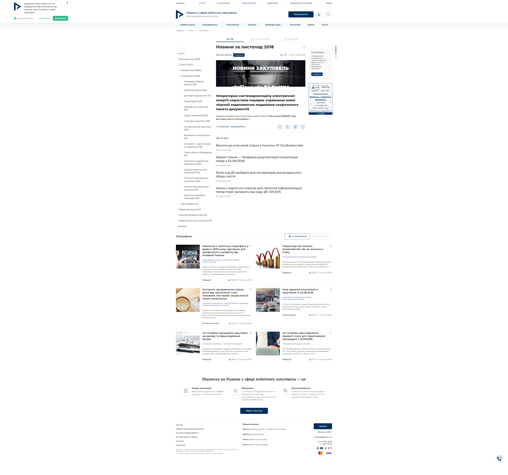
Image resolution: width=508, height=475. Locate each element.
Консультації (249, 3)
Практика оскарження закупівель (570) (196, 162)
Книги (310, 25)
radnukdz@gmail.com (323, 437)
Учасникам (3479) (190, 76)
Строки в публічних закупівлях (236, 303)
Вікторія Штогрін (210, 323)
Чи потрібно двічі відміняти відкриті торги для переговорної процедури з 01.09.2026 (303, 336)
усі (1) (229, 39)
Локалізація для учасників (293, 299)
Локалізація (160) (193, 101)
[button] (313, 85)
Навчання (272, 3)
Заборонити (45, 18)
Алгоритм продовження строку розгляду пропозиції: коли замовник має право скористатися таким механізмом (225, 294)
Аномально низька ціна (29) (197, 136)
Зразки (252, 25)
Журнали (295, 25)
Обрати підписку (254, 411)
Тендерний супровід (301, 3)
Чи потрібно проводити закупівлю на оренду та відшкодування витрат (225, 336)
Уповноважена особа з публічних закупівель (221, 260)
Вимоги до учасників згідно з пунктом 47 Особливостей (259, 145)
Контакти (180, 441)
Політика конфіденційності (187, 433)
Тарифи (323, 426)
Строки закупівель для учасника (215, 305)
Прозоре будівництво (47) (193, 215)
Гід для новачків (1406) (196, 115)
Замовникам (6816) (191, 70)
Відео (329, 3)
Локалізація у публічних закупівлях (296, 297)
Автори (182, 226)
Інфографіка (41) (189, 204)
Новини (180, 3)
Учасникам (232, 25)
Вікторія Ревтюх (224, 55)
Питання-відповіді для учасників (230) (196, 179)
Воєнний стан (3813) (189, 59)
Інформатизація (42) (190, 209)
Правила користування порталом (190, 429)
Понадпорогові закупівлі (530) (197, 128)
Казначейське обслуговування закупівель (299, 257)
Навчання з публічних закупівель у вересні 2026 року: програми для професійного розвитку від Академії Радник (225, 251)
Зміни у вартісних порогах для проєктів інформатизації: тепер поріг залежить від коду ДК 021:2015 (259, 190)
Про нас (179, 425)
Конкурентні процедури (212, 303)
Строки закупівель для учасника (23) (196, 188)
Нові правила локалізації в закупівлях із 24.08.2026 (300, 291)
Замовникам (209, 25)
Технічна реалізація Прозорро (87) (194, 196)
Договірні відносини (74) (197, 95)
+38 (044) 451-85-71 (324, 432)
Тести (325, 25)
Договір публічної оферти (187, 437)
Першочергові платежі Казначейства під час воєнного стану (302, 249)
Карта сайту (181, 445)
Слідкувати (239, 55)
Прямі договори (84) (195, 90)
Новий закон (187, 25)
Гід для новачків (209, 262)
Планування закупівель (212, 344)
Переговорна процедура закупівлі (296, 344)
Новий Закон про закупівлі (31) (195, 220)
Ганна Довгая (289, 315)
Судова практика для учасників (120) (195, 171)
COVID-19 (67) (186, 64)
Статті (202, 3)
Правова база (273, 25)
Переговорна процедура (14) (198, 154)
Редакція (206, 280)
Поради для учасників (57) (196, 108)
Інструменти (223, 3)
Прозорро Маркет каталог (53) (194, 83)
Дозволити (60, 18)
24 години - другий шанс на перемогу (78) (197, 145)
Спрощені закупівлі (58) (197, 121)
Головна (180, 30)
